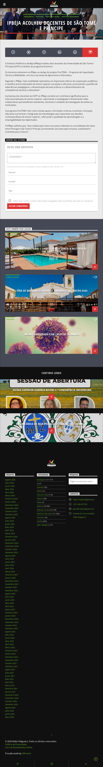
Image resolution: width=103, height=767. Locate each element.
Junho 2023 (10, 600)
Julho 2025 (9, 521)
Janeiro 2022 (10, 654)
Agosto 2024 (10, 556)
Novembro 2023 (11, 584)
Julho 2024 (9, 559)
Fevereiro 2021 (11, 688)
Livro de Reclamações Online (18, 747)
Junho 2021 (10, 676)
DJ (38, 483)
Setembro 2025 (11, 514)
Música (40, 498)
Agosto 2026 (10, 479)
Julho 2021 (9, 673)
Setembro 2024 (11, 552)
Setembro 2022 (11, 628)
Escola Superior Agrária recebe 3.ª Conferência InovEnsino (52, 390)
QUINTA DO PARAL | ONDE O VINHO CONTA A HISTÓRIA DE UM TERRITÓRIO (52, 250)
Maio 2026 (9, 489)
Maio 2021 (9, 679)
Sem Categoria (43, 525)
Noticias (39, 16)
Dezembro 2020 (11, 695)
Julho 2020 (9, 711)
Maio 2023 (9, 603)
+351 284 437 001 (80, 504)
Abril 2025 (9, 530)
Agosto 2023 (10, 593)
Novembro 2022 (11, 622)
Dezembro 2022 (11, 619)
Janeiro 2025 (10, 540)
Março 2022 (10, 647)
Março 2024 (10, 571)
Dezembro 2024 (11, 543)
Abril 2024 (9, 568)
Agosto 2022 (10, 631)
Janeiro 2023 (10, 616)
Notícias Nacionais (70, 16)
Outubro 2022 (11, 625)
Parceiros (41, 517)
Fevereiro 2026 (11, 498)
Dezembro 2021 (11, 657)
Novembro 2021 (11, 660)
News (39, 502)
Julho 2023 (9, 597)
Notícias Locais (52, 16)
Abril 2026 (9, 492)
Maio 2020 (9, 717)
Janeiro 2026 (10, 502)
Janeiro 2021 (10, 692)
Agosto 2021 (10, 669)
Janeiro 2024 (10, 578)
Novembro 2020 (11, 698)
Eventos (40, 487)
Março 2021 (10, 685)
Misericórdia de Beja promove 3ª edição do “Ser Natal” (52, 424)
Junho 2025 (10, 524)
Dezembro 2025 (11, 505)
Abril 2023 (9, 606)
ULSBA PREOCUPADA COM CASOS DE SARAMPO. (52, 334)
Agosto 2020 (10, 707)
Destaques (29, 16)
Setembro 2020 (11, 704)
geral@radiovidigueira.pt (83, 509)
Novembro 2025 (11, 508)
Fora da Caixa (12, 235)
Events (39, 491)
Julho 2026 (9, 483)
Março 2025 (10, 533)
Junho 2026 (10, 486)
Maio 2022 (9, 641)
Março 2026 (10, 495)
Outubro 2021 (11, 663)
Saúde (39, 521)
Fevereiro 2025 (11, 536)
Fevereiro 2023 (11, 612)
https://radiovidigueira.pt (83, 499)
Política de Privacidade (16, 744)
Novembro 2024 (11, 546)
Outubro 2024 (11, 549)
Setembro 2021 (11, 666)
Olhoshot (26, 753)
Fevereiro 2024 (11, 574)
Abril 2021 (9, 682)
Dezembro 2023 (11, 581)
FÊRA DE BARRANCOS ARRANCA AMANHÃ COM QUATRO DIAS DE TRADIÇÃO (52, 292)
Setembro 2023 (11, 590)
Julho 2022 (9, 635)
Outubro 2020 (11, 701)
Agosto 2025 (10, 517)
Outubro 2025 (11, 511)
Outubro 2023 (11, 587)
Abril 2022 (9, 644)
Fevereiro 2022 (11, 650)
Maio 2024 (9, 565)
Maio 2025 (9, 527)
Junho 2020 (10, 714)
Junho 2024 (10, 562)
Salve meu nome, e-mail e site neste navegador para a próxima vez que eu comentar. (53, 201)
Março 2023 (10, 609)
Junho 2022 (10, 638)
